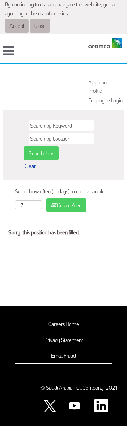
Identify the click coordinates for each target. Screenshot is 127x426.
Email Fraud (63, 355)
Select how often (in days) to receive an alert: (62, 191)
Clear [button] (30, 166)
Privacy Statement (63, 339)
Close (40, 25)
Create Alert (69, 205)
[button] (21, 51)
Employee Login (105, 100)
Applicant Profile (98, 86)
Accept (16, 25)
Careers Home (63, 323)
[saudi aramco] (105, 43)
